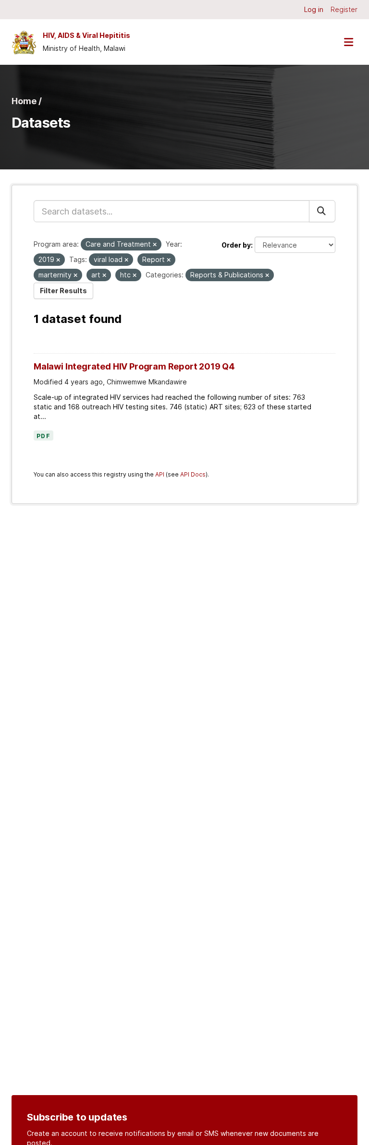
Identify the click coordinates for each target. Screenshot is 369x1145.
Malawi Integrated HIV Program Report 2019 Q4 (134, 366)
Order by (236, 245)
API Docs (193, 474)
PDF (43, 436)
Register (344, 9)
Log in (313, 9)
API (159, 474)
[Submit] (322, 211)
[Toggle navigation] (348, 42)
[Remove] (155, 244)
